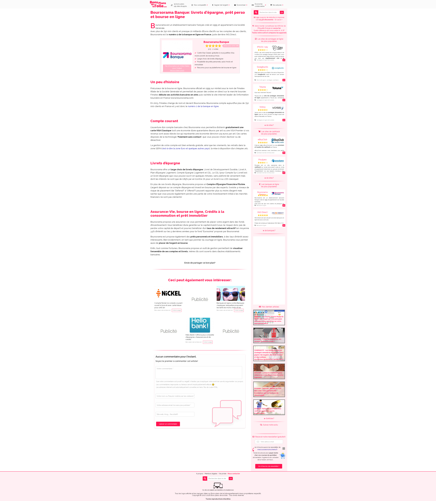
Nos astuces (277, 5)
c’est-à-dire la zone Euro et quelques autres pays (185, 148)
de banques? (269, 230)
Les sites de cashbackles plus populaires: (270, 132)
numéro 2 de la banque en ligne (203, 106)
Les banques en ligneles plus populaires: (269, 185)
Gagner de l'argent (220, 5)
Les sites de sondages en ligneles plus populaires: (270, 40)
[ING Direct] (269, 216)
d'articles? (269, 418)
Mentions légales (211, 474)
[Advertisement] (200, 300)
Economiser (241, 5)
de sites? (270, 125)
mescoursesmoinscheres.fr (267, 449)
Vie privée (222, 474)
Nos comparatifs (199, 5)
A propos (199, 474)
